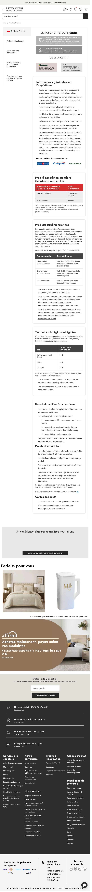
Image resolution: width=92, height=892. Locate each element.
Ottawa (70, 843)
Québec (70, 839)
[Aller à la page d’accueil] (14, 9)
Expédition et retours (11, 782)
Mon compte (8, 767)
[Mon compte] (80, 9)
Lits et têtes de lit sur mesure (33, 816)
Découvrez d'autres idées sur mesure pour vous (67, 616)
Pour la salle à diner (75, 809)
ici (77, 491)
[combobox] (45, 16)
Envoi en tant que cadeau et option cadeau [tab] (14, 78)
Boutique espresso (74, 766)
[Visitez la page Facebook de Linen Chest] (71, 869)
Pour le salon (72, 802)
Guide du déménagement (73, 771)
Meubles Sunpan (31, 822)
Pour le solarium (73, 813)
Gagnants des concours (55, 771)
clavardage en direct (47, 318)
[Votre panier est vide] (85, 9)
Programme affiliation (76, 824)
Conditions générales (11, 792)
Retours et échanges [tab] (15, 41)
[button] (89, 588)
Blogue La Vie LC (53, 763)
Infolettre (49, 774)
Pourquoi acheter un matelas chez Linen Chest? (11, 798)
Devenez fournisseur (33, 835)
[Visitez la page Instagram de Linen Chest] (75, 869)
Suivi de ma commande (12, 763)
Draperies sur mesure (76, 817)
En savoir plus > (60, 2)
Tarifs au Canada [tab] (18, 31)
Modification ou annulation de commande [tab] (14, 64)
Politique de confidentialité (30, 778)
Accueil (4, 23)
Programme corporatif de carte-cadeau (34, 804)
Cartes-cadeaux (31, 799)
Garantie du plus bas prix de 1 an (13, 787)
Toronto (70, 836)
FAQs (5, 774)
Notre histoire (30, 763)
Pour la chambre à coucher (74, 793)
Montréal (70, 828)
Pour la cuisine (73, 805)
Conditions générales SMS (11, 805)
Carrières (28, 767)
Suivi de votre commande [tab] (13, 51)
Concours (50, 767)
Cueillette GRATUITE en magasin (34, 826)
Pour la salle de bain (75, 798)
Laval (69, 832)
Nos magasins (9, 771)
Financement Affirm (32, 832)
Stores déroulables (74, 821)
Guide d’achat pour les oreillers (76, 761)
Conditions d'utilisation (62, 888)
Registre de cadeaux (33, 795)
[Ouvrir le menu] (3, 9)
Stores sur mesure (74, 788)
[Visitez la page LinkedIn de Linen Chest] (85, 869)
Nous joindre (8, 778)
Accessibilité (29, 783)
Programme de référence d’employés (33, 772)
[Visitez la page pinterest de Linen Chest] (80, 869)
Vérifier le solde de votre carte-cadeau (35, 810)
